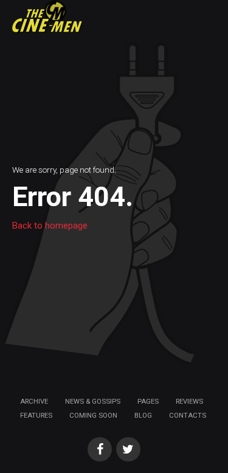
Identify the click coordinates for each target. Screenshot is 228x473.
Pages (148, 401)
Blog (143, 415)
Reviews (189, 401)
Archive (34, 401)
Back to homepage (50, 225)
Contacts (187, 415)
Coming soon (93, 415)
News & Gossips (92, 401)
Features (36, 415)
